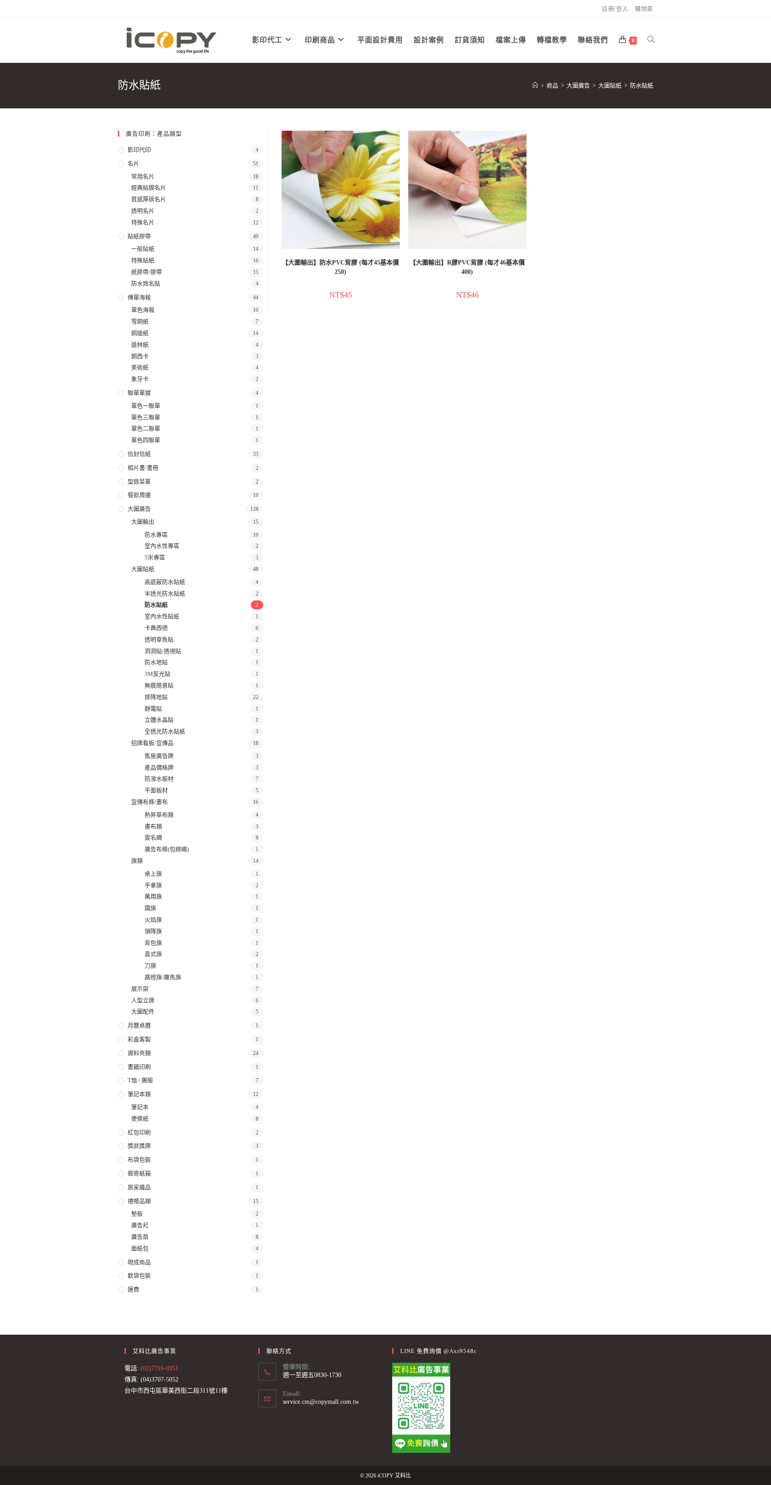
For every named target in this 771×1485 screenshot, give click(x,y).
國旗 (150, 908)
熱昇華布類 (159, 814)
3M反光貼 (157, 673)
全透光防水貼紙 (165, 731)
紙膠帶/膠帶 (146, 272)
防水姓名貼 (145, 283)
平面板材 (156, 790)
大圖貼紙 (142, 569)
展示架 (140, 988)
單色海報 (142, 309)
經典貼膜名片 (148, 187)
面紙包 (140, 1248)
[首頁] (535, 85)
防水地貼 (156, 662)
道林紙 (140, 344)
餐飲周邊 (139, 495)
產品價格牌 (159, 767)
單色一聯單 (145, 405)
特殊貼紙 (142, 260)
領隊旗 (153, 931)
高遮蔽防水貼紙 (165, 582)
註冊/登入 (615, 8)
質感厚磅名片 (148, 199)
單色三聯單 (145, 417)
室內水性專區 (162, 545)
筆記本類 (139, 1094)
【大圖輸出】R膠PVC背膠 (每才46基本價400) (467, 267)
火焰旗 (153, 919)
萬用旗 (153, 896)
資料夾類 (139, 1053)
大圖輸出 (142, 521)
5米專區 (155, 557)
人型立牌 (142, 1000)
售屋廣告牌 (159, 756)
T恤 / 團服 (140, 1080)
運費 (133, 1289)
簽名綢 (153, 837)
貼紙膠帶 (139, 236)
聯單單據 (139, 392)
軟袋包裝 (139, 1275)
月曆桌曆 (139, 1025)
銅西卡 (140, 356)
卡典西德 (156, 628)
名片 (133, 163)
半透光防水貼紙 (165, 593)
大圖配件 (142, 1011)
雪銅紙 (140, 321)
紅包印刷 (139, 1132)
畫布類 (153, 826)
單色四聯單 (145, 440)
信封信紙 (139, 454)
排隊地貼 (156, 697)
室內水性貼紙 (162, 616)
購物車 (644, 8)
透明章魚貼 (159, 639)
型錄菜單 (139, 481)
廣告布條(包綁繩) (167, 849)
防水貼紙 (641, 85)
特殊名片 (142, 222)
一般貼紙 (142, 248)
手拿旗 (153, 885)
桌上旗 (153, 873)
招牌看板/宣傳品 (152, 743)
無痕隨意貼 (159, 685)
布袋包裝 (139, 1159)
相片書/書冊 (143, 467)
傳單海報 (139, 297)
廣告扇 (140, 1236)
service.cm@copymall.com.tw (321, 1401)
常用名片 (142, 176)
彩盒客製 (139, 1039)
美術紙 (140, 367)
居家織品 (139, 1187)
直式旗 (153, 954)
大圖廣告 (139, 508)
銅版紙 (140, 333)
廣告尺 (140, 1225)
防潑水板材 (159, 778)
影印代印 (139, 149)
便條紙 (140, 1118)
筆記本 (140, 1107)
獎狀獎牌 (139, 1145)
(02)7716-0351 (159, 1368)
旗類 (137, 860)
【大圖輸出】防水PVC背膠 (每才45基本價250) (340, 267)
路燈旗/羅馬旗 (163, 977)
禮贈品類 (139, 1201)
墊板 (137, 1213)
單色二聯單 (145, 428)
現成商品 (139, 1262)
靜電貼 (153, 708)
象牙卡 (140, 379)
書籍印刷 (139, 1066)
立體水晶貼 (159, 719)
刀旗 (150, 965)
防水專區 (156, 534)
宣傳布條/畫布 (149, 801)
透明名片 (142, 210)
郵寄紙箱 (139, 1173)
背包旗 (153, 942)
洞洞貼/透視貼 (163, 651)
